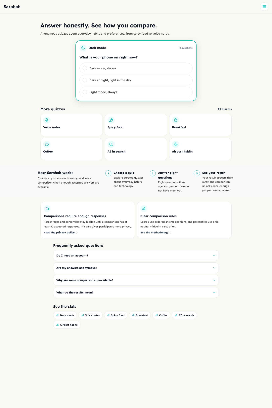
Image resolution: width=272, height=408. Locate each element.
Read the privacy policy (59, 232)
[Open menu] (264, 6)
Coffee (163, 315)
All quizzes (225, 109)
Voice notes (92, 315)
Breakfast (142, 315)
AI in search (186, 315)
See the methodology (154, 232)
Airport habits (68, 324)
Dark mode (67, 315)
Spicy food (117, 315)
